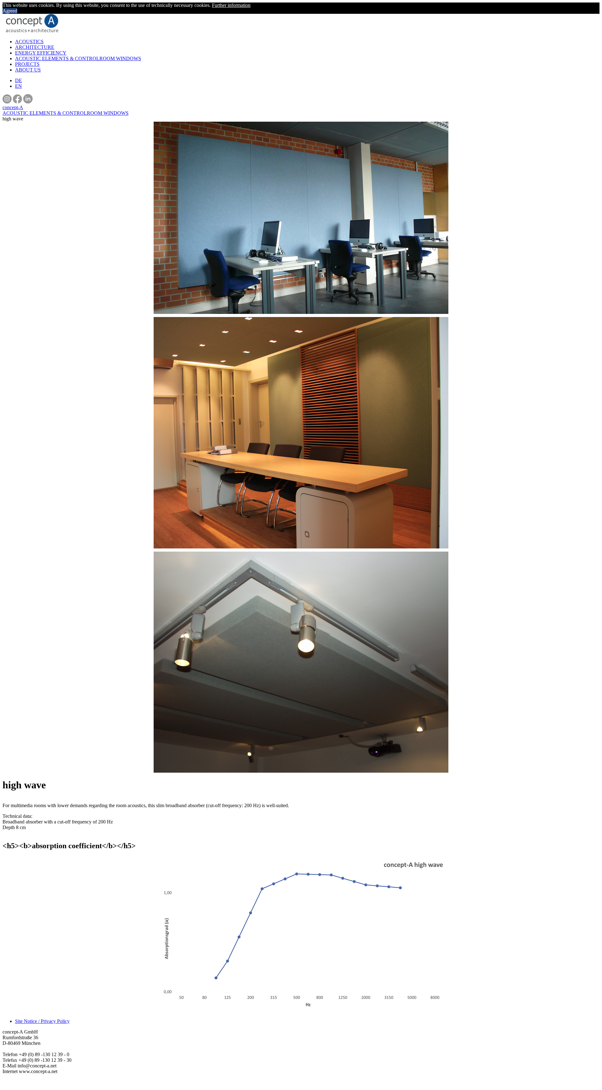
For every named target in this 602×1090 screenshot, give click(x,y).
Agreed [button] (10, 10)
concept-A (13, 107)
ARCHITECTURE (34, 47)
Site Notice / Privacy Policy (42, 1021)
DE (18, 80)
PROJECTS (27, 64)
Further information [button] (231, 5)
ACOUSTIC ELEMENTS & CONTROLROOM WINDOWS (78, 58)
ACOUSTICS (29, 41)
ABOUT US (28, 69)
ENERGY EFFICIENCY (40, 53)
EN (18, 86)
